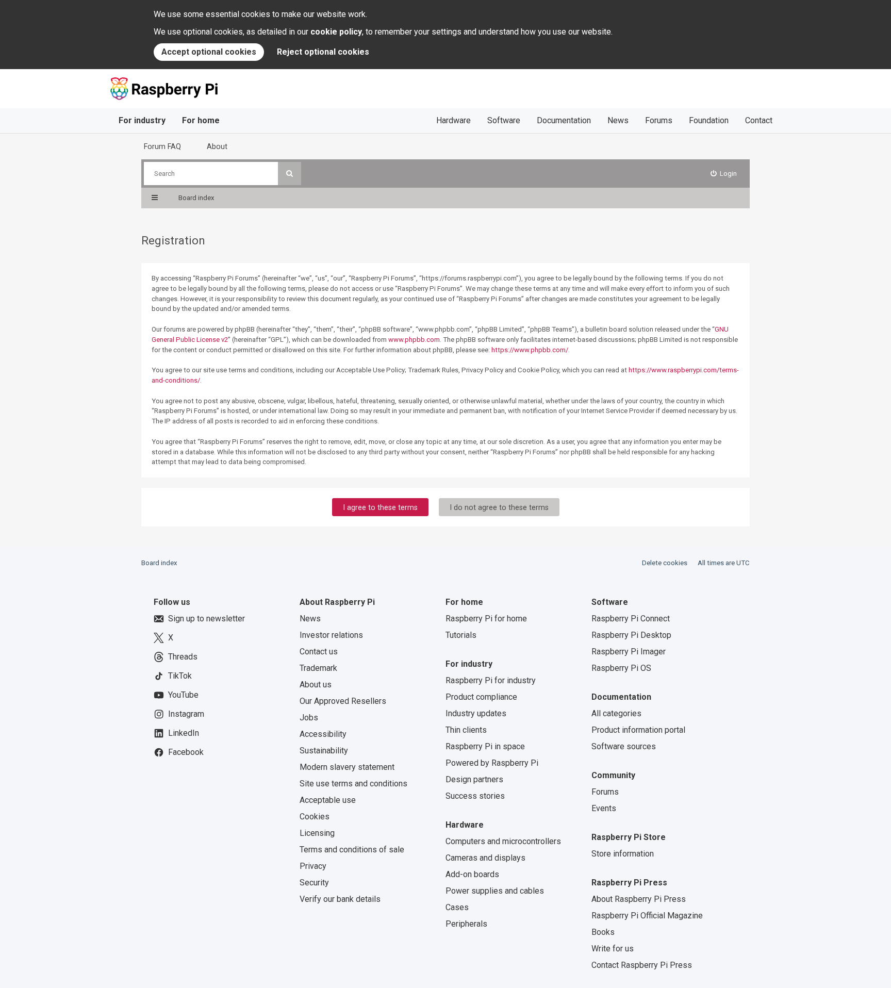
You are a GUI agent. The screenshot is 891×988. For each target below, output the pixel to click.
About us (316, 684)
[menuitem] (724, 173)
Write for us (612, 948)
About (217, 146)
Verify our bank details (340, 899)
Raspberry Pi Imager (628, 651)
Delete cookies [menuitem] (664, 563)
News (618, 120)
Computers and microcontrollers (503, 841)
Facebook (186, 752)
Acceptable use (328, 800)
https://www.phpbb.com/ (529, 350)
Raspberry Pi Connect (630, 618)
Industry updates (476, 713)
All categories (616, 713)
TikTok (180, 676)
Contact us (319, 651)
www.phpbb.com (414, 339)
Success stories (475, 796)
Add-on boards (472, 874)
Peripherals (466, 924)
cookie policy (336, 32)
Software (503, 120)
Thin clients (466, 730)
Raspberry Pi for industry (491, 680)
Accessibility (323, 734)
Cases (457, 907)
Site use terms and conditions (353, 783)
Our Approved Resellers (343, 701)
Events (603, 808)
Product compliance (481, 697)
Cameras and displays (485, 858)
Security (314, 882)
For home (201, 120)
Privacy (313, 866)
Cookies (314, 816)
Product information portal (638, 730)
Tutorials (461, 635)
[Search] (289, 173)
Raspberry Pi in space (485, 746)
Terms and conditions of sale (352, 849)
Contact (758, 120)
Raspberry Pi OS (621, 668)
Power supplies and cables (495, 891)
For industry (142, 120)
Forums (658, 120)
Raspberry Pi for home (486, 618)
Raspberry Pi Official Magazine (647, 915)
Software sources (623, 746)
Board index (159, 563)
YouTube (183, 695)
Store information (622, 854)
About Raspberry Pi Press (638, 899)
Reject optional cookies (323, 52)
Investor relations (331, 635)
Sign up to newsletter (206, 618)
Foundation (709, 120)
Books (603, 932)
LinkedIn (183, 733)
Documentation (564, 120)
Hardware (453, 120)
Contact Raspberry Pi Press (641, 965)
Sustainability (324, 750)
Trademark (318, 668)
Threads (182, 657)
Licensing (317, 833)
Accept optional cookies (208, 52)
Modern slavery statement (347, 767)
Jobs (309, 717)
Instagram (186, 714)
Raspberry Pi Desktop (631, 635)
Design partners (474, 779)
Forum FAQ (162, 146)
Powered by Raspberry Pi (492, 763)
